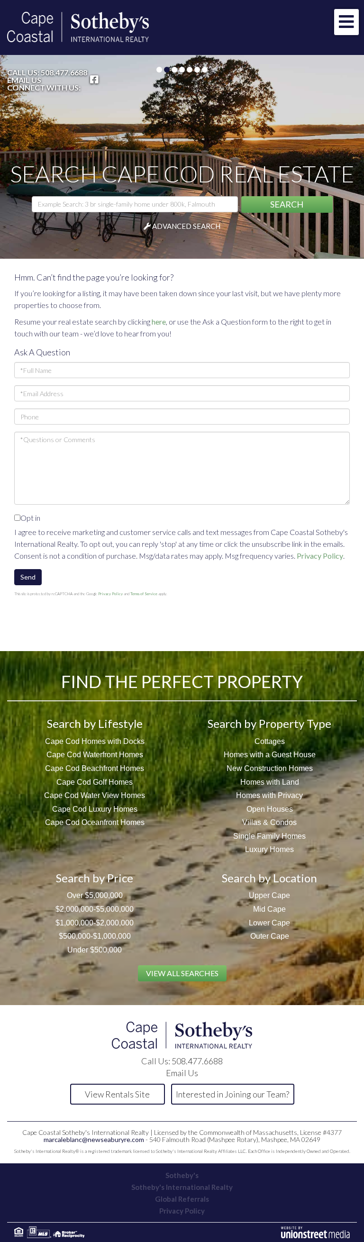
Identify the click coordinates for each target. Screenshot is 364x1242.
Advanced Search (186, 226)
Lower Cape (269, 923)
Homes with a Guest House (270, 755)
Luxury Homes (269, 849)
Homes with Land (269, 782)
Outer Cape (269, 936)
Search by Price (94, 878)
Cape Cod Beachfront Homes (94, 768)
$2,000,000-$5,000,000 (94, 909)
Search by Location (269, 878)
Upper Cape (269, 895)
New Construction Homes (270, 768)
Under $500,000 (94, 950)
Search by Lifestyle (95, 723)
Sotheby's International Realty (182, 1187)
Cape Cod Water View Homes (94, 795)
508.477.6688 (64, 72)
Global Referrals (182, 1199)
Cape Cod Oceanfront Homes (95, 822)
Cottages (270, 741)
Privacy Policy (320, 555)
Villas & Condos (269, 822)
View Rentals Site (117, 1094)
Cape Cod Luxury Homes (94, 809)
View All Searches (182, 973)
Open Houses (269, 809)
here (159, 321)
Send (28, 577)
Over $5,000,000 (95, 895)
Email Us (24, 80)
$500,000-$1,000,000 (95, 936)
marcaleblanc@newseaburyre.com (94, 1139)
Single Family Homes (269, 836)
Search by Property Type (269, 723)
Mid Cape (269, 909)
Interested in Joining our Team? (232, 1094)
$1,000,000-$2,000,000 (94, 923)
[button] (287, 204)
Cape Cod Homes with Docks (95, 741)
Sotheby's (182, 1175)
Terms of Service (143, 593)
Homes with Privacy (269, 795)
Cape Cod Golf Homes (94, 782)
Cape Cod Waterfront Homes (94, 755)
